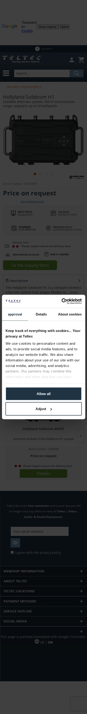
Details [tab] (41, 314)
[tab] (15, 314)
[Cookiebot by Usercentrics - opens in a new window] (62, 301)
